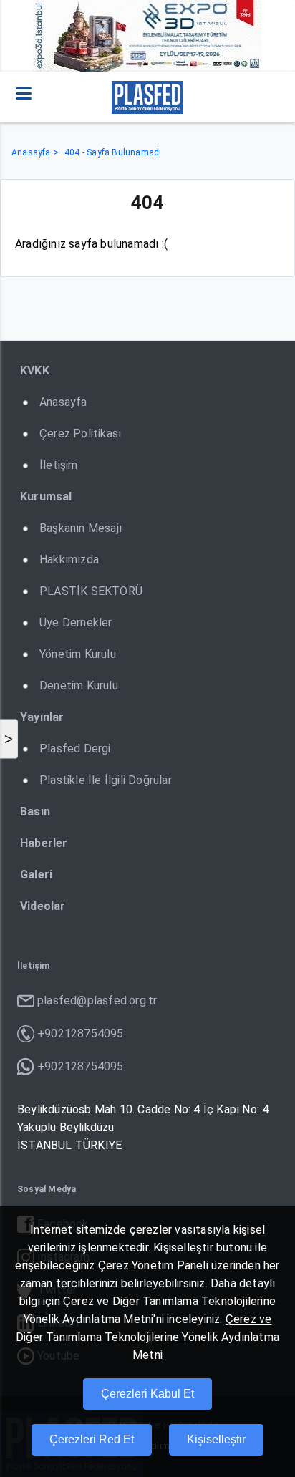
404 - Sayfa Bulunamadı (112, 152)
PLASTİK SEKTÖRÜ (90, 591)
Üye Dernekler (75, 622)
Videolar (43, 906)
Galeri (36, 874)
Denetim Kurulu (78, 685)
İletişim (58, 465)
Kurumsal (46, 496)
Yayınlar (42, 717)
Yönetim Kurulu (77, 654)
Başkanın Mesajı (80, 528)
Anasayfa (31, 152)
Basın (35, 811)
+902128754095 (80, 1033)
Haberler (44, 843)
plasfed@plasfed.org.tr (97, 1000)
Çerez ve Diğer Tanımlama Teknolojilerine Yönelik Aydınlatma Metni (147, 1337)
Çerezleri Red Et (91, 1439)
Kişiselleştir (216, 1439)
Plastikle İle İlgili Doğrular (105, 780)
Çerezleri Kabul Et (147, 1394)
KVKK (34, 370)
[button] (24, 93)
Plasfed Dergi (75, 748)
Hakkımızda (69, 559)
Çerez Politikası (80, 433)
